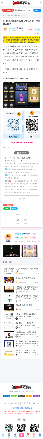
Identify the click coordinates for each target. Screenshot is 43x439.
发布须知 (14, 403)
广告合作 (21, 403)
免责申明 (29, 403)
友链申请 (7, 403)
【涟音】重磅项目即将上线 (25, 278)
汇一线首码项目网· (21, 410)
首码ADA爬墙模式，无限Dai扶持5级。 (27, 270)
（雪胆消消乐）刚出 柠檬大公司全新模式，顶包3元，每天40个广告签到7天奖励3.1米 (26, 289)
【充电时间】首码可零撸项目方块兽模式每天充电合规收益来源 (26, 342)
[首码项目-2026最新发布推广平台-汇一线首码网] (21, 393)
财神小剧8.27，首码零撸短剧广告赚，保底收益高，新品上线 (26, 333)
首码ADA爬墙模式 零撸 (23, 305)
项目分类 (10, 15)
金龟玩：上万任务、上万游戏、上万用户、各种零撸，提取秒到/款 (26, 352)
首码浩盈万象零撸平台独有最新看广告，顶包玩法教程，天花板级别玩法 (26, 298)
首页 (4, 15)
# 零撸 (14, 209)
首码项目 (17, 15)
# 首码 (7, 209)
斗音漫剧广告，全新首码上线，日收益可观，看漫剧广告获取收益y (26, 325)
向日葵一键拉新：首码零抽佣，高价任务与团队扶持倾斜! (26, 315)
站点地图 (36, 403)
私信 (37, 29)
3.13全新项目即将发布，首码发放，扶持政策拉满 (21, 22)
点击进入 (37, 10)
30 (17, 238)
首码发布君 (12, 28)
